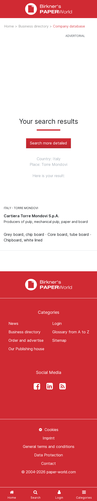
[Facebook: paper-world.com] (35, 386)
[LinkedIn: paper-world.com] (48, 386)
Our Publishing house (26, 348)
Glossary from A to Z (70, 332)
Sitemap (59, 340)
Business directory (33, 26)
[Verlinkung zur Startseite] (48, 284)
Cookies (50, 429)
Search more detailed (48, 143)
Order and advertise (26, 340)
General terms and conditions (48, 446)
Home (9, 26)
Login (57, 323)
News (13, 323)
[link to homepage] (48, 9)
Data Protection (48, 455)
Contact (48, 463)
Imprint (49, 438)
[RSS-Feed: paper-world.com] (61, 386)
